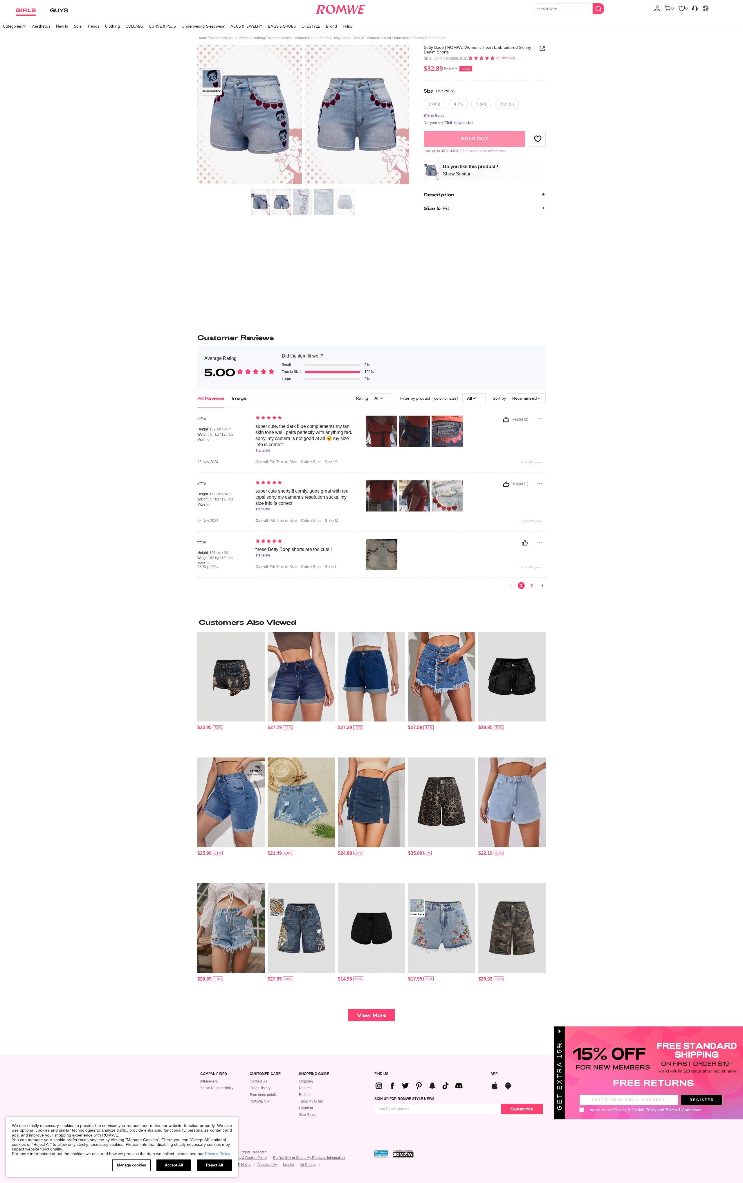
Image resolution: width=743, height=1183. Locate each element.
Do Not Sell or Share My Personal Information (309, 1158)
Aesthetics (41, 26)
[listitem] (231, 692)
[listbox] (657, 8)
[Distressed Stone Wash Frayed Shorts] (231, 928)
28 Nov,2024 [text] (207, 462)
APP (494, 1074)
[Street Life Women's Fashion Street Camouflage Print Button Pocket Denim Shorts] (512, 928)
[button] (538, 138)
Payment (306, 1108)
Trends (93, 26)
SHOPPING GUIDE (314, 1074)
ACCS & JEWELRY (246, 26)
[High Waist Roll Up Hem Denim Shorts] (231, 802)
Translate (262, 451)
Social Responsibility (216, 1088)
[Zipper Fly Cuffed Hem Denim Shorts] (301, 677)
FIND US (381, 1074)
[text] (304, 418)
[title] (371, 622)
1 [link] (521, 585)
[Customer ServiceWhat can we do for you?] (694, 8)
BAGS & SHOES (282, 26)
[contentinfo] (204, 727)
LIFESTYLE (311, 26)
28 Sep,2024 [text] (208, 567)
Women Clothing (252, 38)
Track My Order (311, 1101)
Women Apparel (222, 38)
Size (436, 90)
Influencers (209, 1081)
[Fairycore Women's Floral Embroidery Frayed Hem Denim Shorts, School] (441, 928)
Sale (78, 26)
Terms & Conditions (683, 1109)
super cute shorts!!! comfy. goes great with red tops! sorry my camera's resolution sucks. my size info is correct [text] (302, 497)
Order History (260, 1088)
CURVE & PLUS (162, 26)
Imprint (288, 1165)
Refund (305, 1095)
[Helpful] (506, 419)
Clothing (112, 26)
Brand (331, 26)
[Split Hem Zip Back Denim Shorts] (371, 802)
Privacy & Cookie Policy (248, 1158)
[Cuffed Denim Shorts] (371, 677)
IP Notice (244, 1165)
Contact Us (258, 1081)
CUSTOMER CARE (265, 1074)
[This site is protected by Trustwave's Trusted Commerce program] (381, 1153)
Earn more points (263, 1095)
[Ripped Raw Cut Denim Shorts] (301, 802)
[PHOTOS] (303, 115)
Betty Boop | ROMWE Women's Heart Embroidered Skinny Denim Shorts (477, 49)
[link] (510, 585)
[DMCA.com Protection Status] (403, 1153)
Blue (311, 462)
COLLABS (134, 26)
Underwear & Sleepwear (203, 26)
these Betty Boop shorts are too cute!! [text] (293, 549)
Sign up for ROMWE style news (404, 1099)
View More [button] (371, 1015)
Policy (348, 26)
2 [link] (532, 585)
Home (202, 38)
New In (62, 26)
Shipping (306, 1081)
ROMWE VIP (260, 1101)
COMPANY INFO (213, 1074)
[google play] (508, 1085)
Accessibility (267, 1165)
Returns (305, 1088)
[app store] (494, 1085)
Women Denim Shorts (312, 38)
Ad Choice (308, 1165)
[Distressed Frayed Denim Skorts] (441, 677)
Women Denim (280, 38)
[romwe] (340, 8)
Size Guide (307, 1115)
